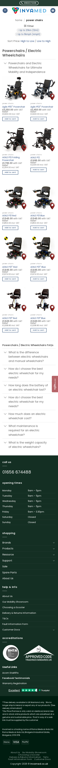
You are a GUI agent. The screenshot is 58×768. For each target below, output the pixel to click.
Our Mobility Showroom (15, 601)
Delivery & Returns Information (19, 612)
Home (18, 20)
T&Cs (5, 618)
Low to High (44, 41)
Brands (6, 542)
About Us (7, 578)
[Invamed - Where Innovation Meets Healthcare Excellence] (29, 10)
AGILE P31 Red (9, 215)
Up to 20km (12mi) (29, 30)
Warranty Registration (14, 683)
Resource (8, 554)
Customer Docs (11, 629)
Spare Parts (9, 572)
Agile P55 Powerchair (13, 106)
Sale (4, 566)
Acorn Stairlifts (10, 672)
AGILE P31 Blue (37, 215)
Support (7, 560)
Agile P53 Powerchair (41, 106)
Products (7, 548)
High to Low (27, 41)
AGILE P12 (35, 157)
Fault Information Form (15, 624)
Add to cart (10, 119)
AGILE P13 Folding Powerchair (11, 159)
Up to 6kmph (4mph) (29, 34)
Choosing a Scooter (13, 607)
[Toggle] (5, 63)
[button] (5, 10)
